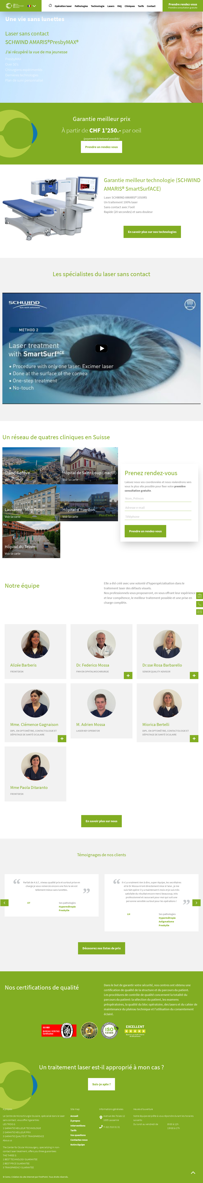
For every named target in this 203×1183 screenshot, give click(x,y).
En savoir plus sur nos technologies (152, 232)
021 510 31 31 (113, 1127)
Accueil (74, 1115)
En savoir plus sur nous (101, 821)
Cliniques (130, 5)
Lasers (110, 5)
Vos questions (78, 1135)
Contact (151, 5)
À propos (75, 1120)
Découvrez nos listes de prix (101, 948)
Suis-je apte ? (101, 1084)
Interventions (77, 1125)
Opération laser (63, 5)
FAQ (119, 5)
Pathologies (81, 5)
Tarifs (141, 5)
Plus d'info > (107, 478)
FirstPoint (43, 1177)
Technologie (97, 5)
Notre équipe (77, 1144)
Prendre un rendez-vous (101, 147)
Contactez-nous (79, 1139)
